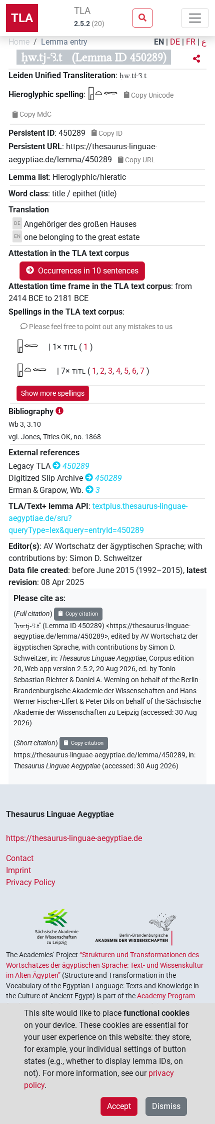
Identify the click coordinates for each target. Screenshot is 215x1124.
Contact (20, 858)
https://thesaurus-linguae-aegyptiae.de (74, 838)
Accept (119, 1106)
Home (19, 42)
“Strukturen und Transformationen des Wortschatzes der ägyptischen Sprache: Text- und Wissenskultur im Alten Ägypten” (105, 965)
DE (175, 42)
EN (159, 42)
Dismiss (166, 1106)
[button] (196, 59)
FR (191, 42)
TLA (22, 18)
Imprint (18, 870)
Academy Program (166, 996)
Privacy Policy (31, 882)
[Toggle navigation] (195, 18)
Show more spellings (52, 393)
